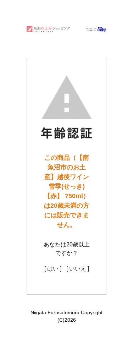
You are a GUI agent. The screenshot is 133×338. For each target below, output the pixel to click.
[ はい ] (52, 269)
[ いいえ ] (77, 269)
